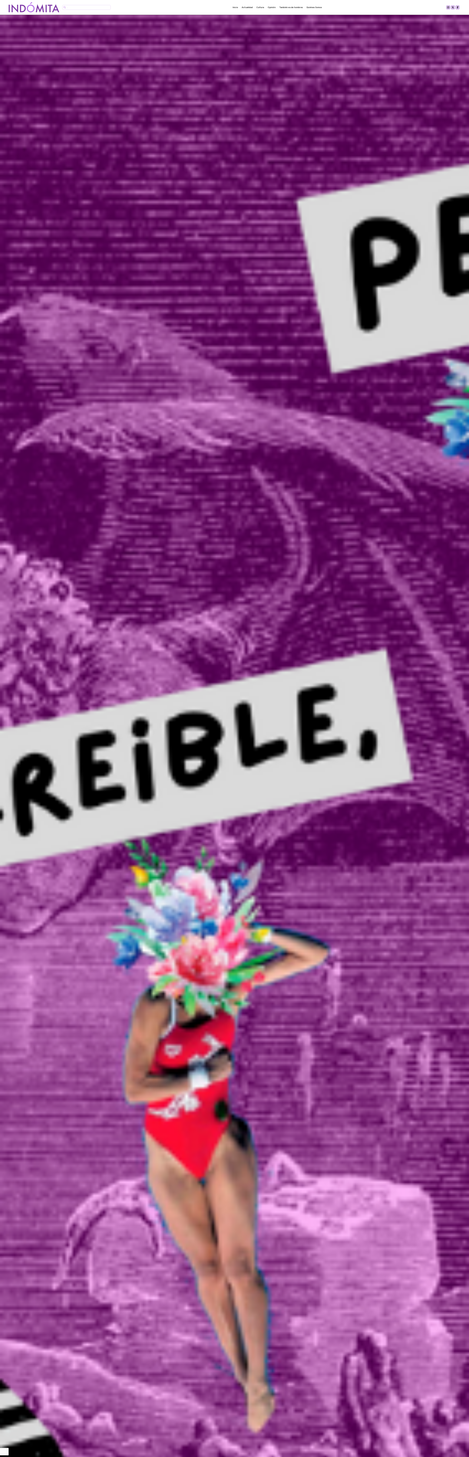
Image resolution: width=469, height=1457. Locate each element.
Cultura (260, 7)
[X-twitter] (453, 7)
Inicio (235, 7)
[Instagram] (448, 7)
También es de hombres (291, 7)
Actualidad (247, 7)
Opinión (272, 7)
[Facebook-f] (457, 7)
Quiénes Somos (314, 7)
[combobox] (86, 7)
